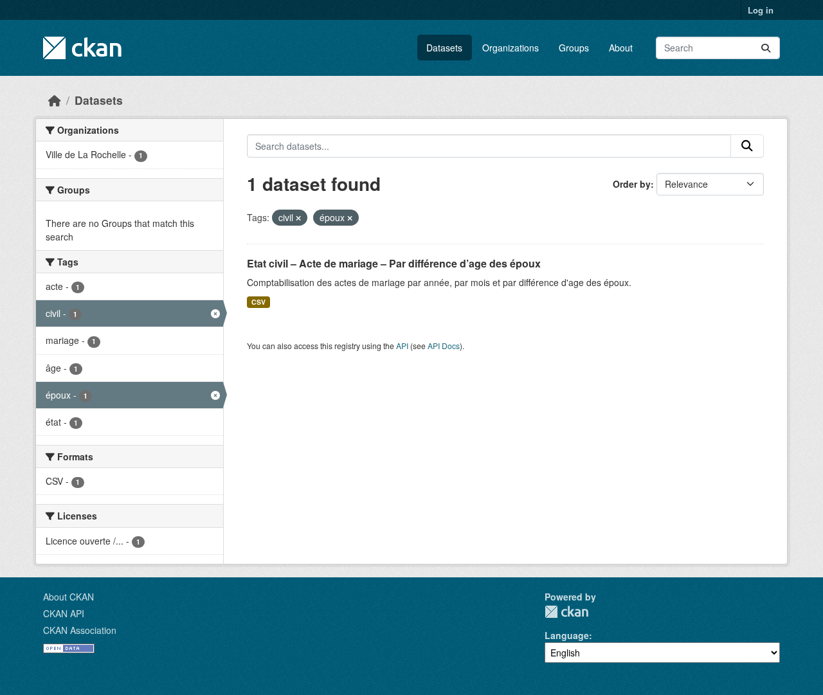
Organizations (510, 47)
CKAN (566, 611)
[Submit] (766, 48)
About (621, 47)
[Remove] (298, 218)
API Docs (444, 345)
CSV (258, 302)
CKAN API (63, 613)
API (402, 345)
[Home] (54, 100)
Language (567, 635)
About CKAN (68, 596)
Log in (760, 10)
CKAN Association (79, 630)
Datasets (444, 47)
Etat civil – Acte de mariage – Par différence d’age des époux (394, 263)
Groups (574, 47)
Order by (632, 183)
